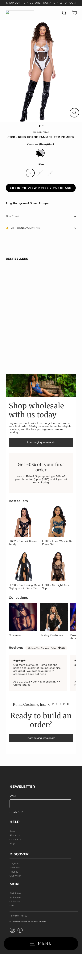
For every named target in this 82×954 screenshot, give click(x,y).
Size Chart (12, 216)
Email (13, 795)
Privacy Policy (18, 915)
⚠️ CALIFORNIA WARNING (23, 228)
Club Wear (15, 875)
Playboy (14, 871)
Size (41, 164)
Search (13, 831)
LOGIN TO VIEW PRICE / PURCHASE (41, 187)
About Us (15, 835)
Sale (12, 905)
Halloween (15, 897)
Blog (12, 843)
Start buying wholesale (41, 442)
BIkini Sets (15, 893)
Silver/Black (40, 153)
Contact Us (15, 839)
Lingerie (14, 863)
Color (41, 144)
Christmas (15, 901)
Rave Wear (15, 867)
